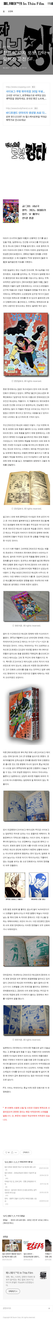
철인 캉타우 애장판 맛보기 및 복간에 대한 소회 (20, 1167)
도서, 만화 (8, 1162)
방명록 (10, 11)
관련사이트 (7, 1308)
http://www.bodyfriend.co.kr (19, 108)
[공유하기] (12, 1152)
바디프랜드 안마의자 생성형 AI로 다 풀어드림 (25, 113)
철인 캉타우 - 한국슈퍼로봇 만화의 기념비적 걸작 (20, 1174)
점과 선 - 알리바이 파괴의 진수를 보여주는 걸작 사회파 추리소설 (21, 1191)
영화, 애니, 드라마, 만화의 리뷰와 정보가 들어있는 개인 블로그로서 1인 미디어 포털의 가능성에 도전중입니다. (20, 1281)
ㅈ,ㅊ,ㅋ (16, 1162)
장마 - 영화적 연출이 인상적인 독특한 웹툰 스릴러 (21, 1200)
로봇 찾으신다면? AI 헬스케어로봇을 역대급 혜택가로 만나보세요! (26, 118)
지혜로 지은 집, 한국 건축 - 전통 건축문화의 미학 (20, 1183)
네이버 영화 (7, 1318)
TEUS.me (7, 1313)
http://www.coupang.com (18, 87)
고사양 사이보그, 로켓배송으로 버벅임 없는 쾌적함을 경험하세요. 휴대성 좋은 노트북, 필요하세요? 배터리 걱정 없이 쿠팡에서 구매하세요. (26, 97)
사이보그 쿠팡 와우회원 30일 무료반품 (25, 91)
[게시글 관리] (16, 1152)
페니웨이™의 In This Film (19, 1272)
